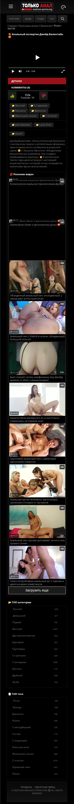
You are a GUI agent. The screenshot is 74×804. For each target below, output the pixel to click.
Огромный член (34, 767)
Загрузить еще (37, 590)
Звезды (28, 19)
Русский (35, 609)
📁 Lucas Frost (43, 124)
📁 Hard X (17, 133)
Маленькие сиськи (34, 753)
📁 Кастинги (19, 110)
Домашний (35, 615)
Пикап (34, 773)
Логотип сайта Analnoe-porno (37, 7)
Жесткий (34, 629)
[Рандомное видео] (63, 7)
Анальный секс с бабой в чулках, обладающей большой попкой (37, 338)
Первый (34, 622)
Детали (16, 81)
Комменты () (20, 87)
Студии (40, 19)
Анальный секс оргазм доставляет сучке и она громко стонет (37, 542)
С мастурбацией (34, 727)
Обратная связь (45, 787)
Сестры (34, 733)
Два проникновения (34, 635)
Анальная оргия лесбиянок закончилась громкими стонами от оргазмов (34, 501)
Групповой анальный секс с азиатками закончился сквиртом (33, 460)
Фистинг (34, 668)
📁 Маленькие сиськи (24, 115)
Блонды (35, 707)
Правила (26, 787)
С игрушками (34, 740)
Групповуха (34, 648)
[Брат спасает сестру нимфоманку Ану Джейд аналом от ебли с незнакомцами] (37, 343)
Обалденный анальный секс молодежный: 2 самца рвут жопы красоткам (36, 297)
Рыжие (34, 720)
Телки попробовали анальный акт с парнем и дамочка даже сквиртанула (37, 583)
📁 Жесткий (18, 105)
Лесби (34, 682)
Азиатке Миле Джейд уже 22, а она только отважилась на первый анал (34, 419)
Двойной (34, 675)
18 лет (35, 700)
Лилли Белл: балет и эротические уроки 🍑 (35, 224)
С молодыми (34, 662)
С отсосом (34, 760)
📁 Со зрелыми (39, 105)
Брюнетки (34, 714)
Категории (14, 19)
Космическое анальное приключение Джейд (36, 184)
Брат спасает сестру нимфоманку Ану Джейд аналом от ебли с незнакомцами (36, 379)
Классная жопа (34, 747)
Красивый (34, 642)
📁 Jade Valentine (21, 124)
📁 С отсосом (49, 115)
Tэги (52, 19)
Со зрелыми (34, 655)
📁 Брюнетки (38, 110)
